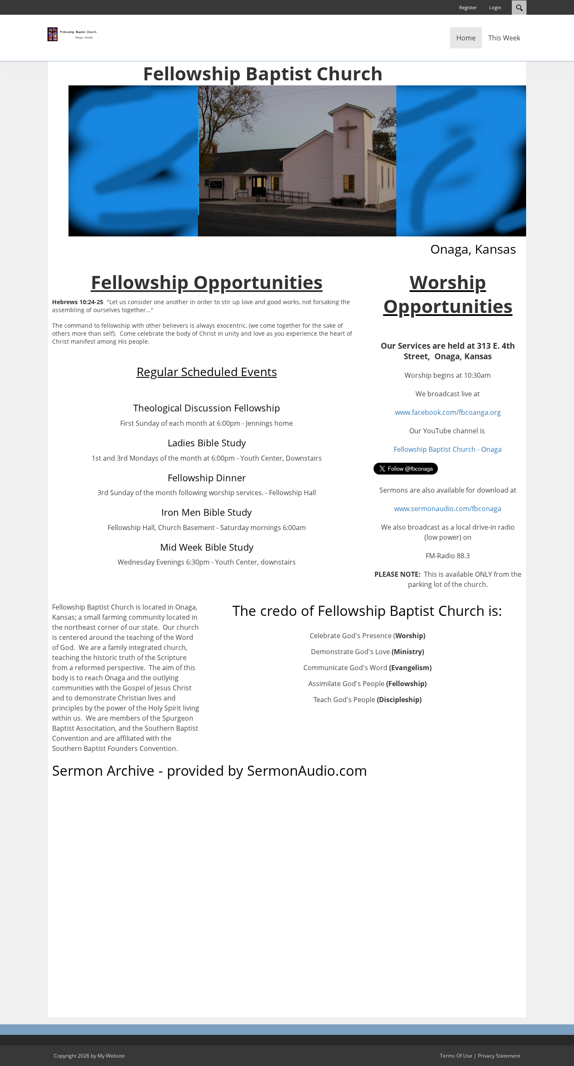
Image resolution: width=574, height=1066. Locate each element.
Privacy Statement (499, 1055)
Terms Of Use (456, 1055)
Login (495, 7)
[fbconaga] (72, 33)
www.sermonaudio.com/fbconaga (447, 508)
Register (468, 7)
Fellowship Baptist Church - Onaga (448, 449)
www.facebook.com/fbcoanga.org (448, 412)
